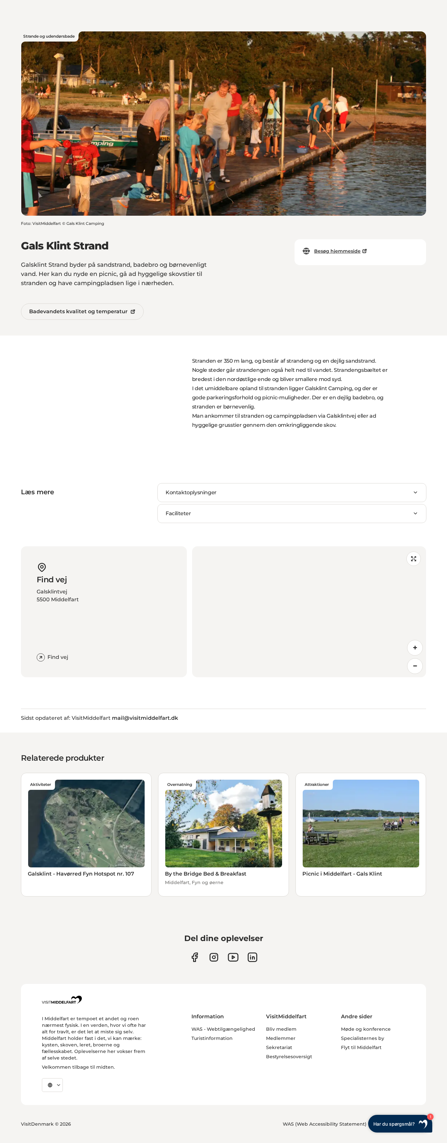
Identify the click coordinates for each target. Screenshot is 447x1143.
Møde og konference (366, 1029)
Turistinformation (212, 1038)
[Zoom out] (415, 666)
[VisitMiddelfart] (62, 1000)
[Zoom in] (415, 648)
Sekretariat (279, 1047)
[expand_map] (413, 559)
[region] (309, 611)
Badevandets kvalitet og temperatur (78, 311)
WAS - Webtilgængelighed (223, 1029)
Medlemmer (280, 1038)
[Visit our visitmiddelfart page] (194, 957)
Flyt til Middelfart (361, 1047)
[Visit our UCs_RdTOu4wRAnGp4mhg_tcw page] (233, 957)
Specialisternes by (362, 1038)
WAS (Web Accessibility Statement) (325, 1124)
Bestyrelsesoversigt (289, 1057)
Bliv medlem (281, 1029)
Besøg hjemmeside (337, 251)
